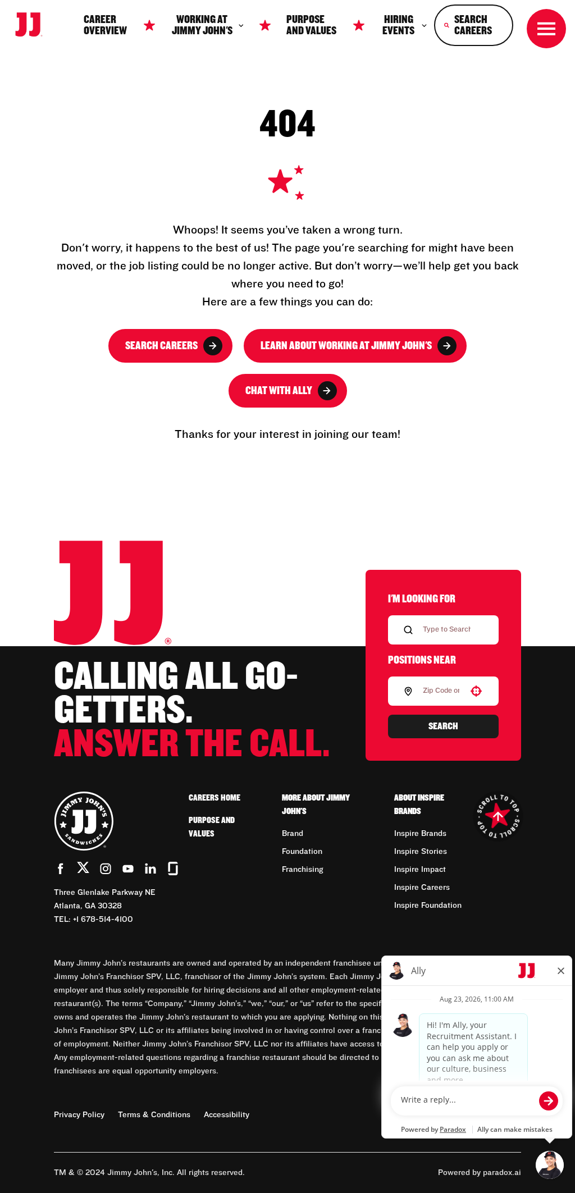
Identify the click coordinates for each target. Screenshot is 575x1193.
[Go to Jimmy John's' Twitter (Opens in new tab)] (83, 869)
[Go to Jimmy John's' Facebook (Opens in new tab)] (60, 868)
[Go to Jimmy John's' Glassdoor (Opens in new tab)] (173, 868)
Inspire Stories (420, 852)
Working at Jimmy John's (202, 25)
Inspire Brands (420, 834)
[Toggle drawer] (546, 28)
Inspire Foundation (428, 905)
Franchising (302, 870)
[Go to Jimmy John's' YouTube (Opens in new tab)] (128, 868)
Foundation (302, 852)
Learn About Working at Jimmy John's (346, 345)
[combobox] (441, 691)
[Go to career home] (33, 25)
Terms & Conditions (154, 1115)
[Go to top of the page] (497, 816)
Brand (292, 834)
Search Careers (161, 345)
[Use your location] (476, 691)
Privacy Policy (79, 1115)
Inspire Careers (422, 888)
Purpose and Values (311, 25)
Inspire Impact (420, 870)
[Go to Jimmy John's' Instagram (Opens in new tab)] (105, 868)
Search (443, 726)
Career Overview (105, 25)
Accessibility (226, 1115)
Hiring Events (398, 25)
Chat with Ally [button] (278, 390)
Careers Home (214, 797)
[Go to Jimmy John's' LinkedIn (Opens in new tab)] (150, 868)
